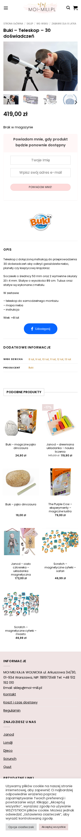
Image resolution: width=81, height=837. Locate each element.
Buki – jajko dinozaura (20, 504)
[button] (5, 8)
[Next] (70, 66)
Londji (8, 742)
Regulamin (11, 710)
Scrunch (9, 758)
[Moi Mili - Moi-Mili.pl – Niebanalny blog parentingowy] (40, 8)
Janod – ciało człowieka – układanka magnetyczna (21, 569)
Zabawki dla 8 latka (64, 23)
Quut (7, 767)
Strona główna (13, 23)
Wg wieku (42, 23)
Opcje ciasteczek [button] (21, 827)
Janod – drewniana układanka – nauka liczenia (60, 448)
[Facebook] (40, 328)
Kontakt (9, 694)
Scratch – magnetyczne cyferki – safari (60, 567)
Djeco (8, 750)
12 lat (60, 359)
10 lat (45, 359)
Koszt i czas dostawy (20, 702)
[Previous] (11, 66)
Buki (31, 367)
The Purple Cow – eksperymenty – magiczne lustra (60, 507)
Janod (8, 734)
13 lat (68, 359)
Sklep (30, 23)
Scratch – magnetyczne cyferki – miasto (20, 630)
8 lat (31, 359)
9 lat (38, 359)
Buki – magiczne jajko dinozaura (21, 446)
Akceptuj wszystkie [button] (53, 827)
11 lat (53, 359)
